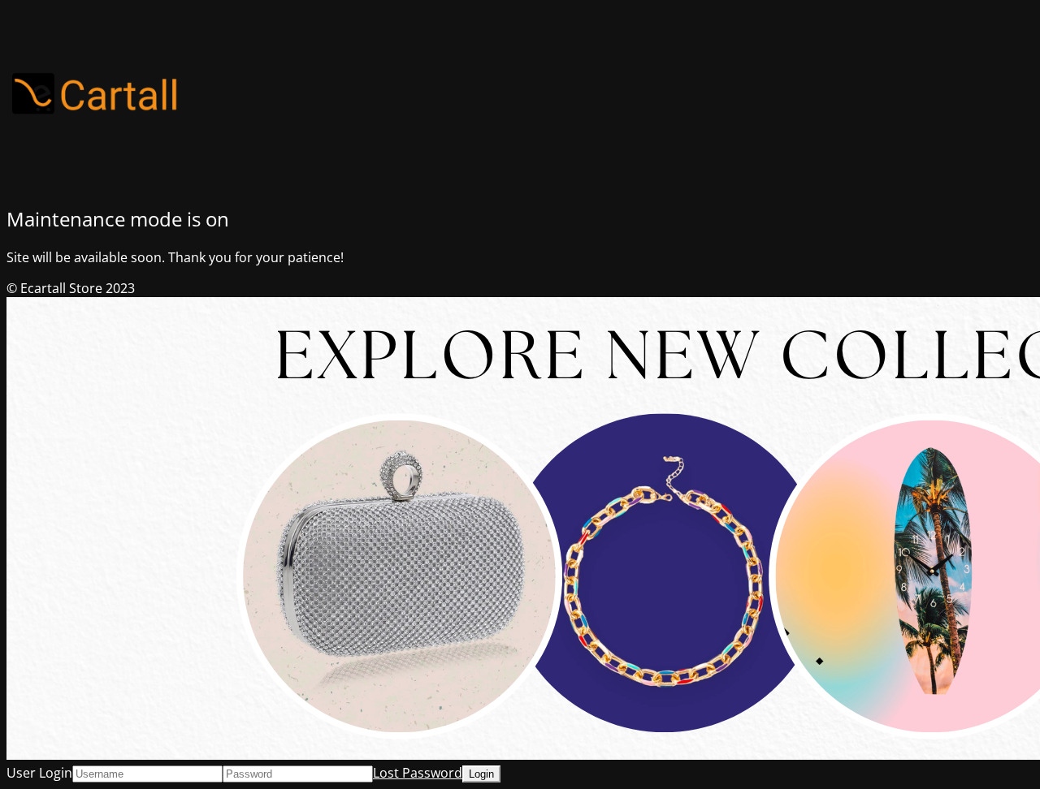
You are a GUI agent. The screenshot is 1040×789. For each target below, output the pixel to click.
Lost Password (417, 773)
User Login (39, 773)
